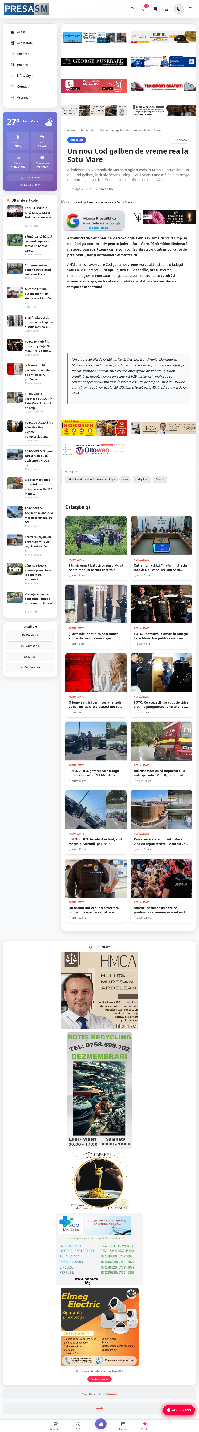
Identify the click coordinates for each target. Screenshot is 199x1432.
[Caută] (132, 9)
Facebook (32, 635)
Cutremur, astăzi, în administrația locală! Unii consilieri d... (38, 269)
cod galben (141, 479)
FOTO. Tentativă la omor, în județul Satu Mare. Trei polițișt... (39, 346)
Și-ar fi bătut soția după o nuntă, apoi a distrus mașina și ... (39, 322)
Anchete (23, 54)
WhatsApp (32, 646)
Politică (22, 65)
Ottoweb (112, 1394)
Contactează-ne (99, 1379)
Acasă (21, 32)
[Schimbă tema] (179, 9)
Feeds (99, 1408)
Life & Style (25, 75)
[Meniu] (191, 9)
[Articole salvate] (155, 9)
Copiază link (32, 667)
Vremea (23, 97)
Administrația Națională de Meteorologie (91, 479)
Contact (23, 86)
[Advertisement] (128, 321)
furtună (160, 479)
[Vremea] (166, 9)
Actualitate (25, 43)
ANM (125, 479)
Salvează (181, 140)
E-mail (32, 656)
